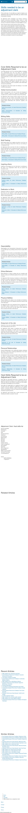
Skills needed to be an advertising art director (11, 681)
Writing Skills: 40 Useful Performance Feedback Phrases (13, 133)
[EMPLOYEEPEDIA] (5, 1)
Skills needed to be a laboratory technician (11, 673)
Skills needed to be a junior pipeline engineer (11, 698)
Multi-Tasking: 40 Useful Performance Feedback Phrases (13, 157)
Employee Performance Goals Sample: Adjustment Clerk (14, 741)
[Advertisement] (14, 50)
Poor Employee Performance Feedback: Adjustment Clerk (14, 736)
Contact (2, 804)
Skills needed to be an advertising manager (11, 752)
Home (5, 795)
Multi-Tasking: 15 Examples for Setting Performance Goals (14, 159)
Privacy (2, 807)
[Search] (25, 2)
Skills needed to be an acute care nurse (10, 744)
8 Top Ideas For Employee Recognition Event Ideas (13, 686)
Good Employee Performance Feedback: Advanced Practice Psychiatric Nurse (13, 758)
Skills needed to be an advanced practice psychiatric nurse (14, 743)
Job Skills (5, 797)
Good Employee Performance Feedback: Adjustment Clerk (14, 737)
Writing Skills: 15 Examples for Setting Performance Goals (14, 135)
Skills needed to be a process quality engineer (11, 697)
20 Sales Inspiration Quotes (8, 695)
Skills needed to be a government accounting (11, 749)
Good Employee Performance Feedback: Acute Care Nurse (14, 759)
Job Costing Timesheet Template (9, 677)
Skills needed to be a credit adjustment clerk (11, 750)
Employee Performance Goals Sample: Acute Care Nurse (14, 748)
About (2, 802)
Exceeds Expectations (6, 685)
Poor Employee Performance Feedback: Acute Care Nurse (14, 756)
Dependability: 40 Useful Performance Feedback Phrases (14, 263)
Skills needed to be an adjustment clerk (12, 8)
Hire (4, 796)
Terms (2, 810)
